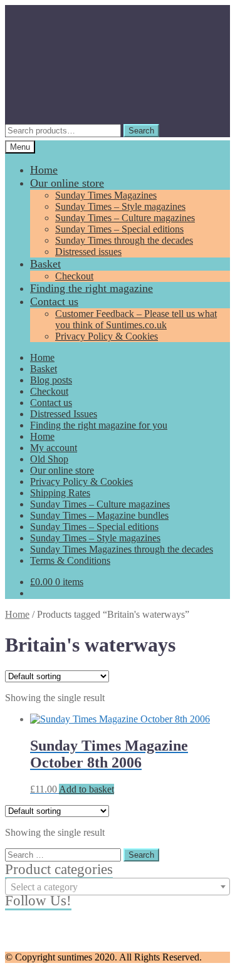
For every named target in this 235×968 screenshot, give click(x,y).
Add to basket (86, 789)
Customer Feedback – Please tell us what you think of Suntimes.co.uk (136, 319)
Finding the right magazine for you (98, 425)
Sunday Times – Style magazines (120, 206)
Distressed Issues (63, 414)
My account (53, 447)
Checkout (74, 276)
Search (141, 130)
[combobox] (117, 886)
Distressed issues (88, 251)
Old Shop (49, 459)
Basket (45, 264)
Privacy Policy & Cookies (106, 336)
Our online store (67, 183)
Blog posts (51, 380)
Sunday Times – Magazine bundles (99, 515)
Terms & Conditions (70, 560)
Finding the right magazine (91, 288)
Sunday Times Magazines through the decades (121, 549)
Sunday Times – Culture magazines (125, 217)
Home (44, 170)
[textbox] (117, 887)
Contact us (54, 301)
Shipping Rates (60, 492)
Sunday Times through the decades (124, 240)
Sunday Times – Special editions (119, 229)
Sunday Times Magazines (106, 195)
